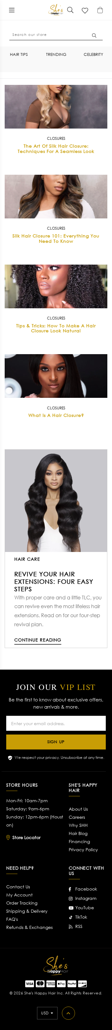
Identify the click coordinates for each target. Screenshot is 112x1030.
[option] (18, 54)
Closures (56, 138)
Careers (77, 817)
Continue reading (37, 640)
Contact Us (18, 887)
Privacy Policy (83, 849)
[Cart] (100, 10)
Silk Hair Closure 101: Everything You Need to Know (56, 238)
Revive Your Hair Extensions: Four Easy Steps (53, 581)
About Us (78, 809)
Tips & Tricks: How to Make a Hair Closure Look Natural (56, 328)
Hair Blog (78, 833)
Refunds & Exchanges (29, 927)
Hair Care (27, 559)
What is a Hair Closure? (56, 415)
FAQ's (12, 919)
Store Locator (26, 837)
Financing (79, 841)
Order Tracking (21, 903)
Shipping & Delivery (27, 911)
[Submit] (70, 10)
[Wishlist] (85, 10)
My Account (19, 895)
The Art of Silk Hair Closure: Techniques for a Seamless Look (56, 148)
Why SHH (78, 825)
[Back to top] (68, 1013)
